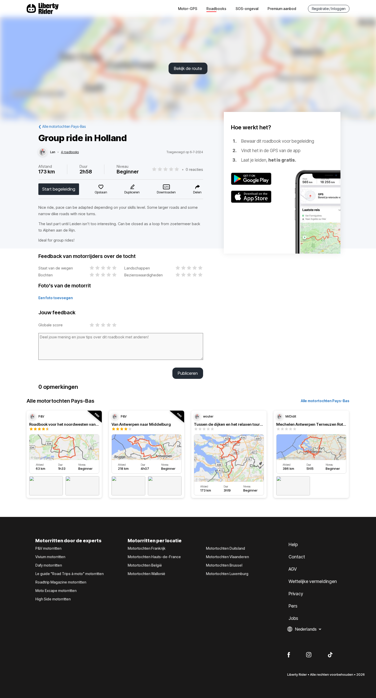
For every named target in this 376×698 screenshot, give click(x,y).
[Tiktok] (330, 655)
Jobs (293, 618)
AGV (293, 569)
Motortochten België (145, 565)
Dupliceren (132, 192)
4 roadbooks (70, 152)
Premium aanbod (282, 8)
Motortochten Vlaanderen (227, 557)
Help (293, 544)
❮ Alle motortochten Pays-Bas (62, 126)
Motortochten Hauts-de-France (154, 557)
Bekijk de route (188, 68)
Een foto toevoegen (55, 298)
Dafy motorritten (48, 565)
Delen (197, 192)
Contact (297, 556)
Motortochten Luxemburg (227, 574)
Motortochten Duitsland (225, 548)
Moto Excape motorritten (55, 590)
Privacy (296, 593)
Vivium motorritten (50, 557)
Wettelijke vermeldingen (313, 581)
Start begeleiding (58, 189)
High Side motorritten (53, 599)
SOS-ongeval (247, 8)
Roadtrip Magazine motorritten (60, 582)
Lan (52, 152)
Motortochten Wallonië (146, 574)
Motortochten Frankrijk (146, 548)
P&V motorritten (48, 548)
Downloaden (166, 192)
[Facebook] (288, 655)
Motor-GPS (187, 8)
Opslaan (101, 192)
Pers (293, 606)
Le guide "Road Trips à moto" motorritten (69, 574)
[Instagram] (309, 655)
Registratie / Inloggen (329, 8)
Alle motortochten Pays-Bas (325, 401)
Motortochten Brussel (224, 565)
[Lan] (42, 152)
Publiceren (188, 373)
